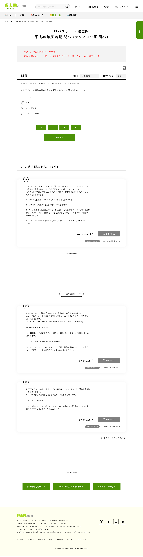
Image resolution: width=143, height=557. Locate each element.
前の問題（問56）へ (36, 487)
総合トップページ (121, 7)
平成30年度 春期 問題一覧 (71, 487)
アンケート (79, 7)
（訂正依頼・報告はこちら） (73, 83)
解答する (59, 137)
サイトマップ (83, 539)
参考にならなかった (92, 241)
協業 (50, 539)
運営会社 (20, 539)
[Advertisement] (71, 270)
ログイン (106, 7)
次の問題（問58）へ (106, 487)
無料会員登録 (93, 7)
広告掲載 (31, 539)
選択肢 (75, 76)
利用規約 (60, 539)
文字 (108, 76)
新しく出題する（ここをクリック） (63, 56)
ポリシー (70, 539)
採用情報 (41, 539)
